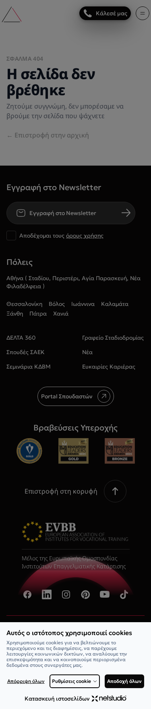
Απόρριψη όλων (26, 681)
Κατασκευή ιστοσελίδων (57, 698)
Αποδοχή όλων (124, 681)
